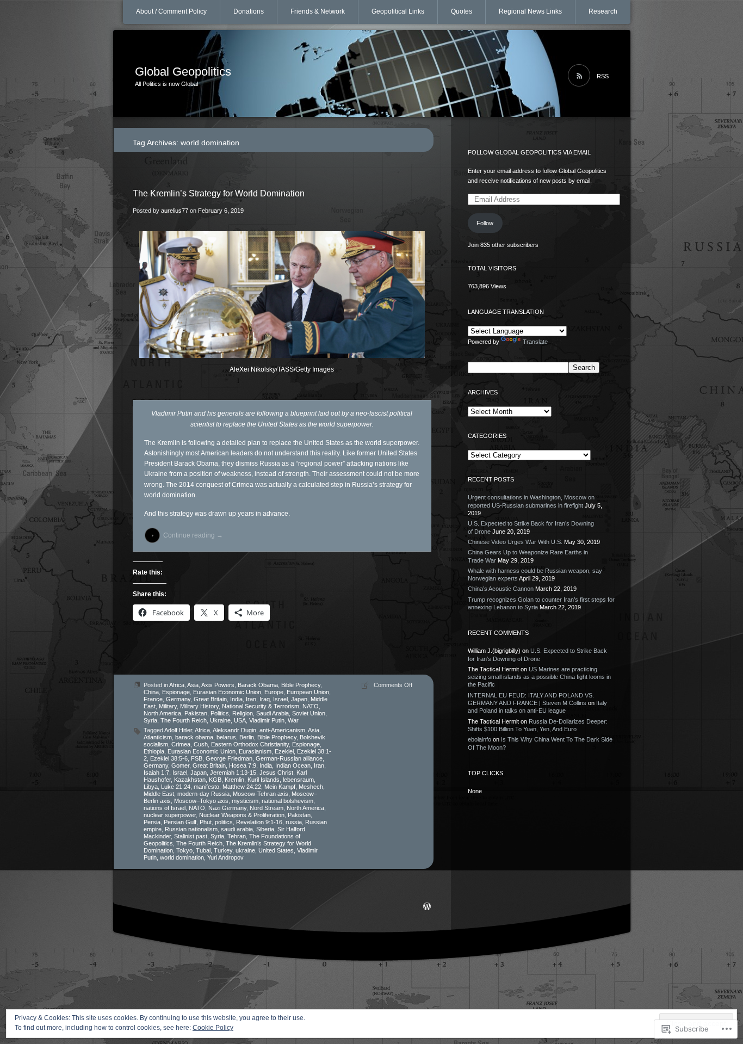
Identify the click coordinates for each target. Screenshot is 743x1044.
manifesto (206, 786)
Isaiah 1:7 (156, 772)
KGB (215, 779)
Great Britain (210, 699)
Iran (251, 699)
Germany (178, 699)
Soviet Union (308, 713)
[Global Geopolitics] (371, 74)
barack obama (194, 737)
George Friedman (229, 758)
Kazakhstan (190, 779)
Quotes (461, 11)
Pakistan (195, 713)
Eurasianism (255, 751)
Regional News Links (530, 11)
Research (603, 11)
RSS (603, 76)
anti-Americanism (282, 730)
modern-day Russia (203, 793)
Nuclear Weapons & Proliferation (241, 815)
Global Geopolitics (183, 71)
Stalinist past (190, 836)
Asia (193, 685)
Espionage (176, 692)
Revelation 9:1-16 (259, 822)
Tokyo (184, 850)
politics (224, 822)
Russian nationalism (191, 829)
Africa (176, 685)
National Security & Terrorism (260, 706)
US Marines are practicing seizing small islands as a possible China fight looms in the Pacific (539, 677)
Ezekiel (284, 751)
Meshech (311, 786)
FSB (196, 758)
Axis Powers (217, 685)
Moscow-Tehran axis (260, 793)
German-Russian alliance (289, 758)
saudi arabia (237, 829)
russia (294, 822)
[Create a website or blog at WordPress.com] (427, 907)
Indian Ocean (293, 765)
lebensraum (298, 779)
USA (240, 720)
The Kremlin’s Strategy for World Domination (219, 193)
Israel (280, 699)
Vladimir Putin (266, 720)
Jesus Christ (276, 772)
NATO (310, 706)
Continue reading (193, 535)
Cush (201, 744)
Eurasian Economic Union (227, 692)
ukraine (245, 850)
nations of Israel (164, 808)
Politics (219, 713)
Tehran (236, 836)
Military (168, 706)
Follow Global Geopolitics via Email (529, 152)
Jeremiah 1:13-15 (233, 772)
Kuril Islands (263, 779)
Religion (242, 713)
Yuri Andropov (225, 857)
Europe (273, 692)
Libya (151, 786)
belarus (226, 737)
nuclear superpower (170, 815)
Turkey (223, 850)
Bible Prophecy (300, 685)
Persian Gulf (180, 822)
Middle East (159, 793)
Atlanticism (158, 737)
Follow (484, 223)
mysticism (245, 801)
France (153, 699)
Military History (199, 706)
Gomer (180, 765)
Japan (299, 699)
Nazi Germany (227, 808)
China (151, 692)
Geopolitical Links (397, 11)
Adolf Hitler (178, 730)
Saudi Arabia (272, 713)
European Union (308, 692)
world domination (182, 857)
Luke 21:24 (175, 786)
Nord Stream (266, 808)
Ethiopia (154, 751)
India (236, 699)
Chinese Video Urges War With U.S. (515, 542)
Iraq (264, 699)
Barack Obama (258, 685)
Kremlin (234, 779)
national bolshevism (287, 801)
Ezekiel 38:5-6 (169, 758)
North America (162, 713)
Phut (206, 822)
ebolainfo (479, 739)
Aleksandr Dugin (234, 730)
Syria (150, 720)
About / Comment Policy (171, 11)
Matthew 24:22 (241, 786)
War (293, 720)
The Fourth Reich (183, 720)
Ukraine (220, 720)
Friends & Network (317, 11)
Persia (152, 822)
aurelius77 (174, 210)
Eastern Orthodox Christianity (250, 744)
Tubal (203, 850)
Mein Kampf (279, 786)
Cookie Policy (213, 1027)
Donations (248, 11)
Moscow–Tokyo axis (201, 801)
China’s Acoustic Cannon (501, 588)
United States (276, 850)
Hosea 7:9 (242, 765)
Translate (535, 341)
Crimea (180, 744)
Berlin (246, 737)
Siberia (265, 829)
